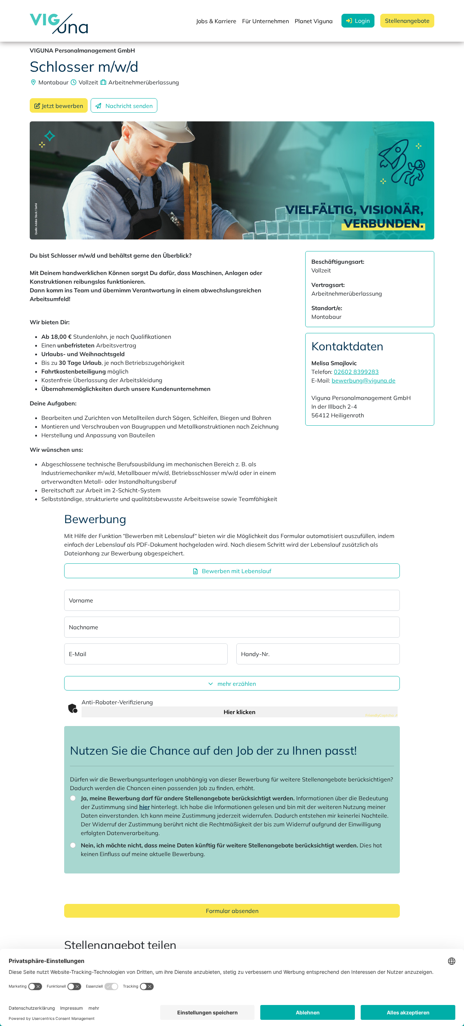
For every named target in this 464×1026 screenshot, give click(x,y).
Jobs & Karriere (216, 21)
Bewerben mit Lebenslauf (235, 571)
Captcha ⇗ (381, 715)
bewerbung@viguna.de (363, 380)
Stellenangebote (407, 20)
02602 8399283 (356, 371)
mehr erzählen (236, 683)
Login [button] (362, 20)
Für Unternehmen (265, 21)
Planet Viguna (314, 21)
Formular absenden (232, 910)
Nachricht (129, 105)
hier (144, 806)
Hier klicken (240, 712)
